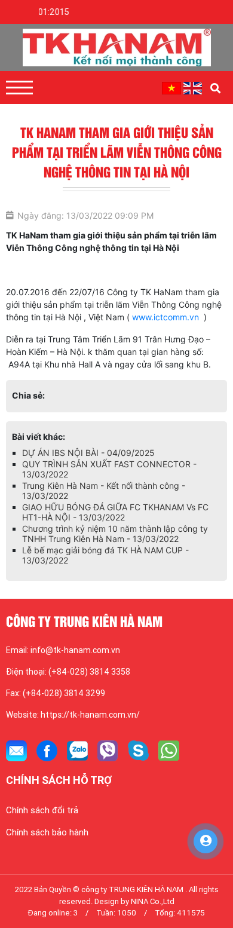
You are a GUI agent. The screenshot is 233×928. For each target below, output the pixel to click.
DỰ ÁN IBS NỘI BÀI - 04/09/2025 (88, 465)
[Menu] (19, 87)
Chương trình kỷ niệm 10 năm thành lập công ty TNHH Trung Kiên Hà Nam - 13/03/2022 (115, 545)
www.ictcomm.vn (165, 317)
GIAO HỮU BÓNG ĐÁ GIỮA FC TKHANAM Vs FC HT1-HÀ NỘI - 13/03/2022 (115, 524)
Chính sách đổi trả (42, 822)
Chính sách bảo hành (47, 844)
